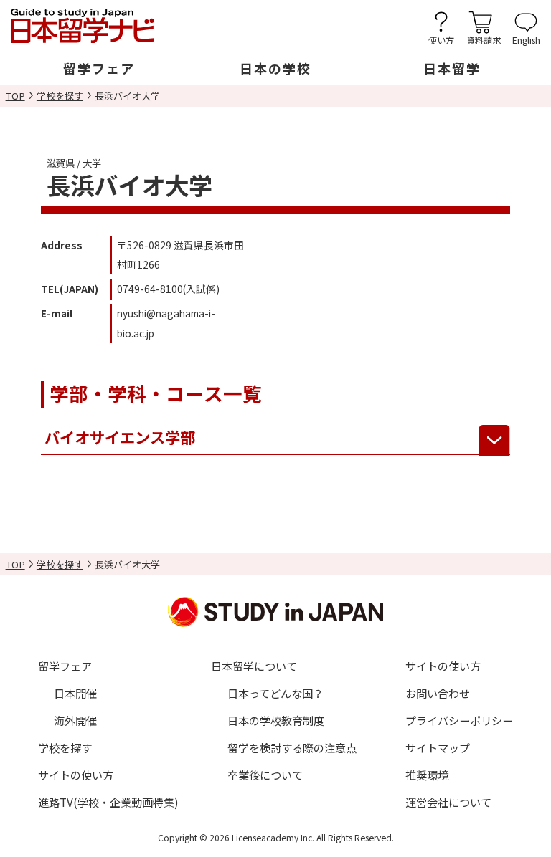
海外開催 (75, 720)
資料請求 (483, 39)
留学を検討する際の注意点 (292, 747)
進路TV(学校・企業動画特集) (108, 802)
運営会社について (448, 802)
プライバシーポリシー (459, 720)
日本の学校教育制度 (275, 720)
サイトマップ (437, 747)
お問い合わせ (437, 693)
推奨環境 (426, 774)
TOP (15, 95)
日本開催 (75, 693)
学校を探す (60, 95)
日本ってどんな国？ (275, 693)
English (526, 39)
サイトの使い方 (75, 774)
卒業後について (265, 774)
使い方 (441, 39)
